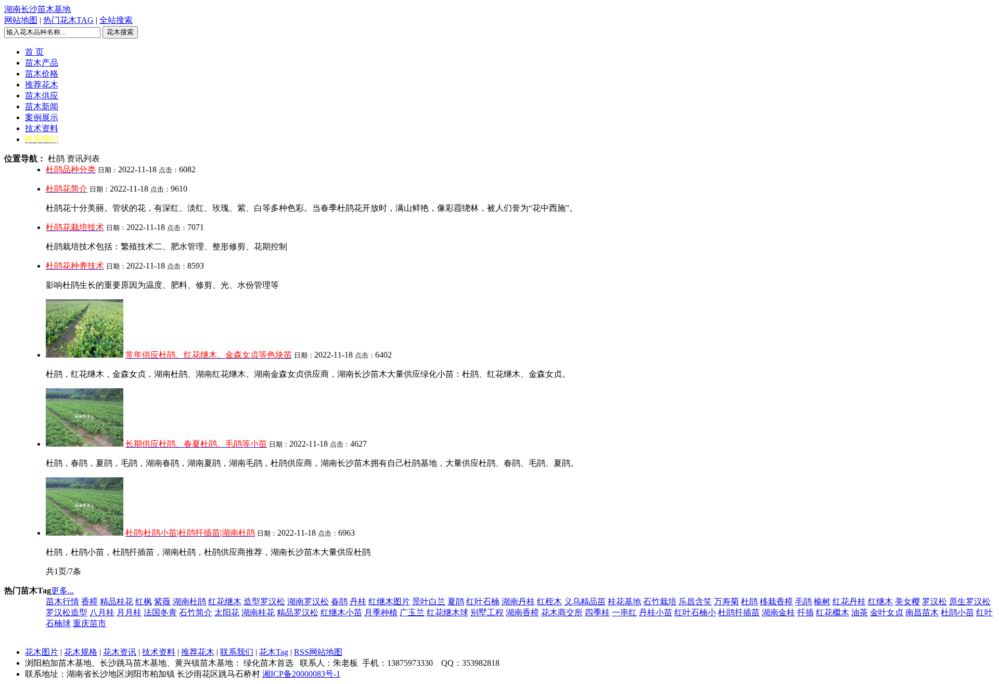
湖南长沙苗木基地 (37, 9)
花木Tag (273, 652)
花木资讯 (119, 652)
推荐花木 (197, 652)
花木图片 (41, 652)
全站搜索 (116, 20)
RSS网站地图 (318, 652)
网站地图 (20, 20)
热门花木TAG (68, 20)
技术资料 (158, 652)
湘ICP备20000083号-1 (301, 673)
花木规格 (80, 652)
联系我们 (236, 652)
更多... (62, 590)
